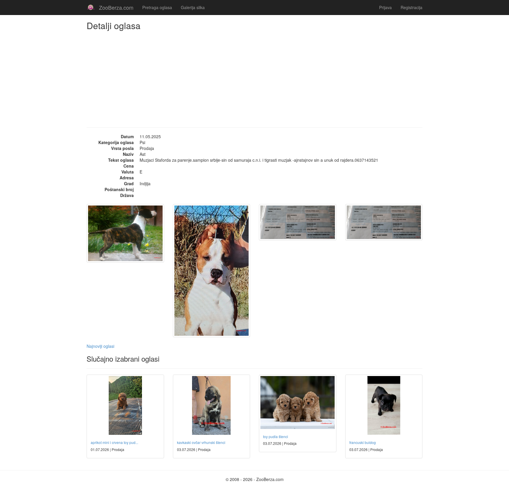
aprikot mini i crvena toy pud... (114, 442)
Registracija (411, 7)
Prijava (385, 7)
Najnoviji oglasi (100, 346)
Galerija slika (193, 7)
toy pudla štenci (275, 436)
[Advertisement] (254, 74)
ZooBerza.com (116, 7)
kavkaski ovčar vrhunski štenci (201, 442)
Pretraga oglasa (157, 7)
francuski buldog (362, 442)
